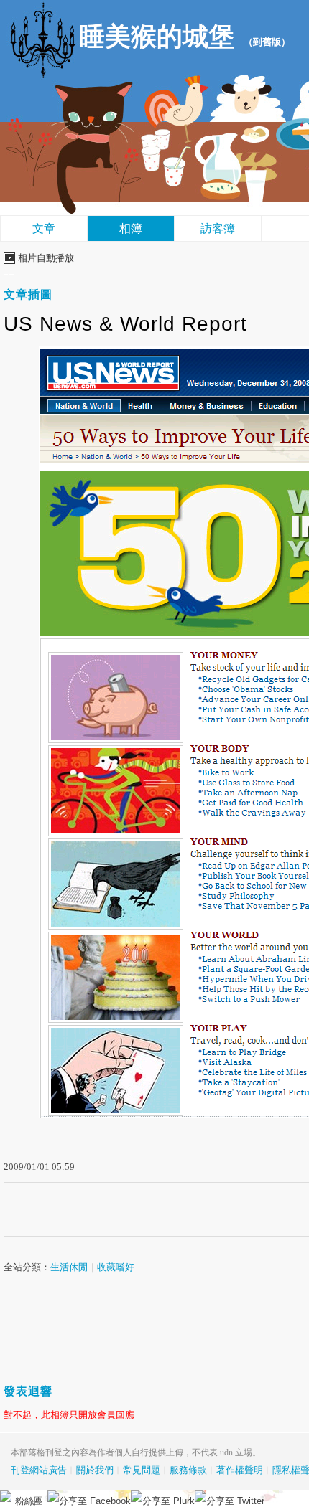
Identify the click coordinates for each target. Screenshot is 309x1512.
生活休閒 (69, 1267)
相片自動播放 (46, 257)
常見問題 (141, 1470)
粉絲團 (29, 1501)
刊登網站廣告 (39, 1470)
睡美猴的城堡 (156, 36)
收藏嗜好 (115, 1267)
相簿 (130, 228)
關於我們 (95, 1470)
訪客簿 (217, 228)
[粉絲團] (5, 1496)
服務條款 (188, 1470)
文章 (43, 228)
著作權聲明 (239, 1470)
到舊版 (267, 42)
